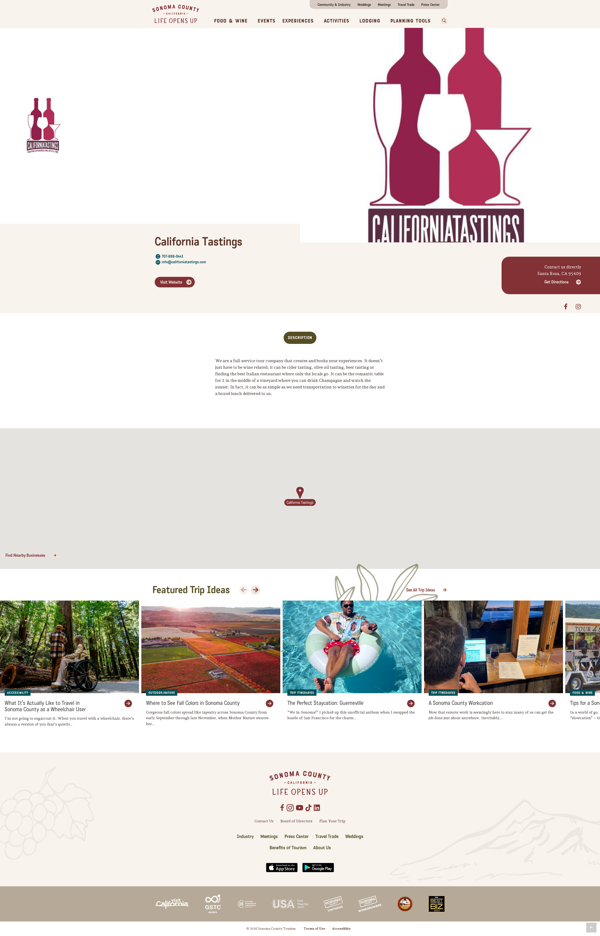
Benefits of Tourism (288, 848)
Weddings (364, 5)
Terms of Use (314, 928)
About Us (322, 848)
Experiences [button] (298, 20)
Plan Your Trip (332, 821)
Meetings (384, 5)
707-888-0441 (172, 256)
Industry (245, 836)
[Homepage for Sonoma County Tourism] (175, 13)
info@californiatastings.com (184, 262)
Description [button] (300, 337)
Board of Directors (296, 821)
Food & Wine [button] (231, 20)
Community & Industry (334, 5)
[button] (442, 20)
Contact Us (264, 821)
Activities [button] (336, 20)
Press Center (430, 5)
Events (266, 20)
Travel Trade (406, 5)
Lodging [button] (369, 20)
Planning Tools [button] (410, 20)
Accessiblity (341, 928)
